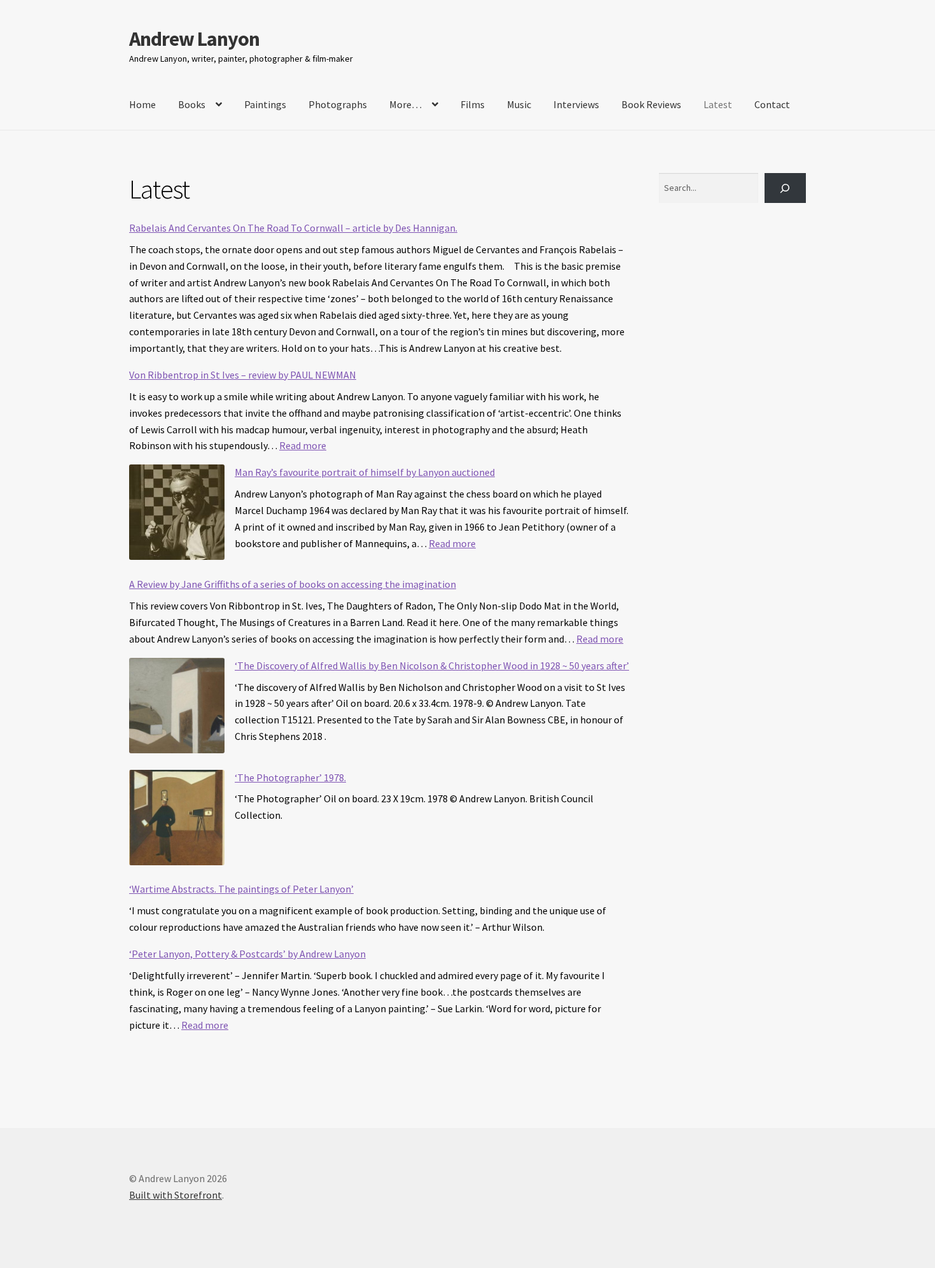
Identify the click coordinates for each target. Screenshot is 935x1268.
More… (405, 104)
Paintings (265, 104)
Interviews (576, 104)
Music (519, 104)
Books (191, 104)
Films (473, 104)
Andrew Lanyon (194, 39)
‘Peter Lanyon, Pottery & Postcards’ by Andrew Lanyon (247, 953)
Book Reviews (651, 104)
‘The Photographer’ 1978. (290, 777)
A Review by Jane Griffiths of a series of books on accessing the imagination (292, 584)
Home (142, 104)
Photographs (337, 104)
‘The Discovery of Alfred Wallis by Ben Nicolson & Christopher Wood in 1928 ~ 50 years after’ (432, 665)
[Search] (785, 188)
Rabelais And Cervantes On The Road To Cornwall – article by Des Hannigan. (293, 227)
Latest (717, 104)
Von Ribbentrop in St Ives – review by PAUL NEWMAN (242, 374)
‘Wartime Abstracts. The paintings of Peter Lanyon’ (241, 888)
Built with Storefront (175, 1194)
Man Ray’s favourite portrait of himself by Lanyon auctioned (365, 472)
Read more (302, 445)
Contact (772, 104)
